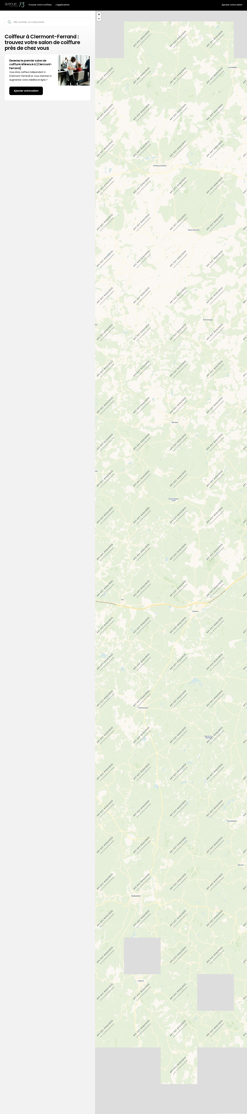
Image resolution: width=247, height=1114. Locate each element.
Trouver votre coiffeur (40, 5)
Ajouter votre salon (232, 5)
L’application (62, 5)
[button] (99, 14)
